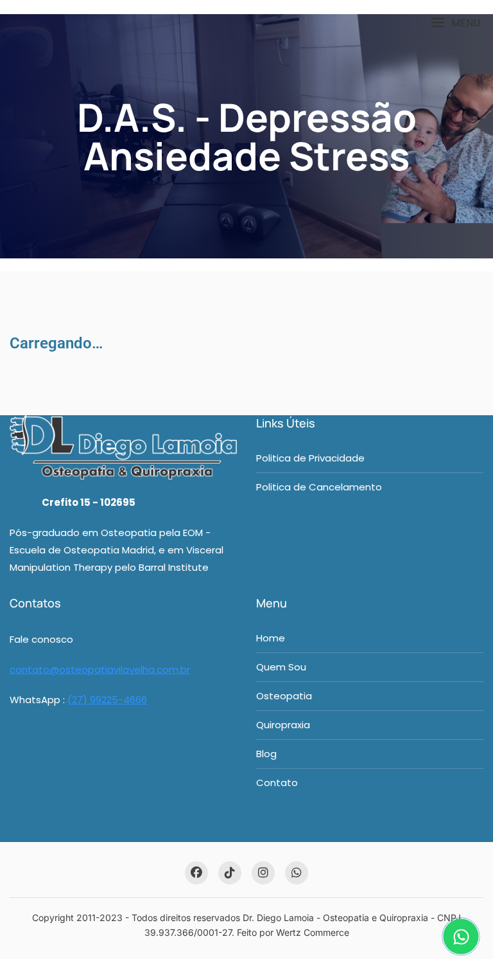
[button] (455, 23)
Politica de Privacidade (310, 458)
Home (270, 638)
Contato (277, 782)
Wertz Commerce (312, 932)
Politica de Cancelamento (319, 487)
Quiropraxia (283, 724)
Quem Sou (281, 667)
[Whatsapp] (461, 937)
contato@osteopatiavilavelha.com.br (100, 669)
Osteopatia (284, 696)
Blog (266, 753)
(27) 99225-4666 (107, 699)
